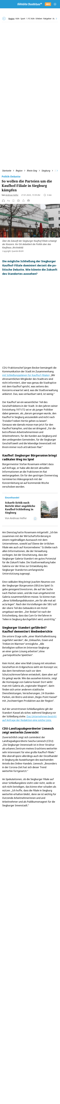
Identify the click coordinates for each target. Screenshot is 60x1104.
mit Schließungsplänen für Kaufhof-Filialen (25, 375)
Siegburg (46, 170)
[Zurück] (4, 18)
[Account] (55, 4)
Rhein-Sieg (32, 170)
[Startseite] (29, 4)
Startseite (6, 170)
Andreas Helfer (11, 195)
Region (19, 170)
